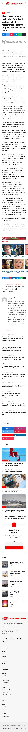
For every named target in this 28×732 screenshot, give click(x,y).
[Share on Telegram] (16, 34)
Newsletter (4, 704)
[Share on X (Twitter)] (8, 34)
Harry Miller (12, 298)
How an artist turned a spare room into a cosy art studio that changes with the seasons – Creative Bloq (13, 338)
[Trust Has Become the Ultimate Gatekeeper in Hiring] (14, 481)
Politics (3, 654)
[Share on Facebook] (4, 34)
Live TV (4, 713)
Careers (4, 678)
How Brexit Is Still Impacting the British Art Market (20, 288)
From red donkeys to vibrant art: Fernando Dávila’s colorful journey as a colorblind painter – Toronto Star (13, 348)
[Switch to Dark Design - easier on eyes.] (26, 3)
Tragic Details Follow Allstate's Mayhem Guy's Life (7, 256)
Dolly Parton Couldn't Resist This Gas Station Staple (19, 271)
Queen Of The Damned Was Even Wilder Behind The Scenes (7, 271)
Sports (3, 658)
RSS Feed (4, 706)
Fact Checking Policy (7, 689)
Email (14, 541)
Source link (5, 241)
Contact (4, 675)
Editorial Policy (5, 692)
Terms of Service (6, 682)
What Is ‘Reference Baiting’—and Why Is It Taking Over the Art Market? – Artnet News (13, 376)
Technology (5, 661)
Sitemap (4, 687)
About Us (4, 673)
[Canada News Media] (14, 3)
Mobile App (4, 709)
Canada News (6, 460)
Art (3, 12)
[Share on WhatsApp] (20, 34)
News (4, 487)
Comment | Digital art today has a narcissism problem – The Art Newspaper (11, 395)
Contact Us (23, 728)
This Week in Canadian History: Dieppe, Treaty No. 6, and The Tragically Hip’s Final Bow (14, 465)
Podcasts (4, 711)
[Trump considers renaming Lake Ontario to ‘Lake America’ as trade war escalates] (14, 501)
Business (4, 656)
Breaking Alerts (5, 716)
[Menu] (2, 3)
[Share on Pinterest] (12, 34)
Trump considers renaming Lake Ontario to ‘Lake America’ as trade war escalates (15, 511)
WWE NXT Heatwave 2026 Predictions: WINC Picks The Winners (19, 256)
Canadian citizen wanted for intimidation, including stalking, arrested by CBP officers (14, 471)
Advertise (4, 685)
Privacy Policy (5, 680)
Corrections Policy (6, 694)
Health (3, 663)
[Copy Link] (24, 34)
